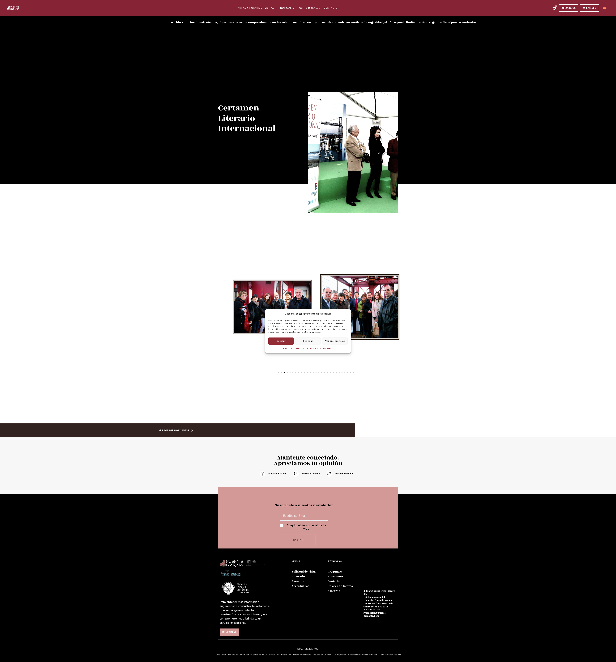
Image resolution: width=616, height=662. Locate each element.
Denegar (308, 341)
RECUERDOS (568, 8)
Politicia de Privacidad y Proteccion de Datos (290, 654)
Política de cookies (291, 348)
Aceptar (281, 341)
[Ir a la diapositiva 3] (284, 372)
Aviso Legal (327, 348)
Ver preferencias (335, 341)
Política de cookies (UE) (391, 654)
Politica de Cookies (322, 654)
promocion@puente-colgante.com (375, 614)
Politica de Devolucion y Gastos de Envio (247, 654)
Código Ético (340, 654)
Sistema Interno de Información (362, 654)
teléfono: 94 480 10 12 (376, 606)
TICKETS (589, 8)
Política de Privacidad (311, 348)
